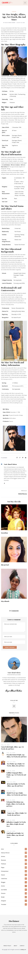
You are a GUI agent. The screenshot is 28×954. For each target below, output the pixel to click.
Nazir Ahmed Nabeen (10, 464)
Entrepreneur (4, 871)
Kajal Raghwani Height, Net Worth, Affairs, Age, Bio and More (15, 835)
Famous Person (5, 853)
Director (3, 893)
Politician (3, 864)
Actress (3, 856)
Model (2, 897)
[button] (25, 3)
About (15, 945)
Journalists (4, 889)
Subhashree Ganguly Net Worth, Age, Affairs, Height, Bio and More (16, 824)
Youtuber (3, 904)
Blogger (3, 882)
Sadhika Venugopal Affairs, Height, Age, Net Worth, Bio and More (16, 775)
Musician (3, 860)
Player (2, 867)
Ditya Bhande (5, 601)
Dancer (14, 11)
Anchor (3, 886)
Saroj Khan (4, 533)
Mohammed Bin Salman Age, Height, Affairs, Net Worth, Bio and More (15, 804)
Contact (22, 945)
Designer (3, 901)
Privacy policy (7, 945)
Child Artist (4, 878)
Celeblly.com (23, 949)
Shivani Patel (5, 565)
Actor (2, 849)
